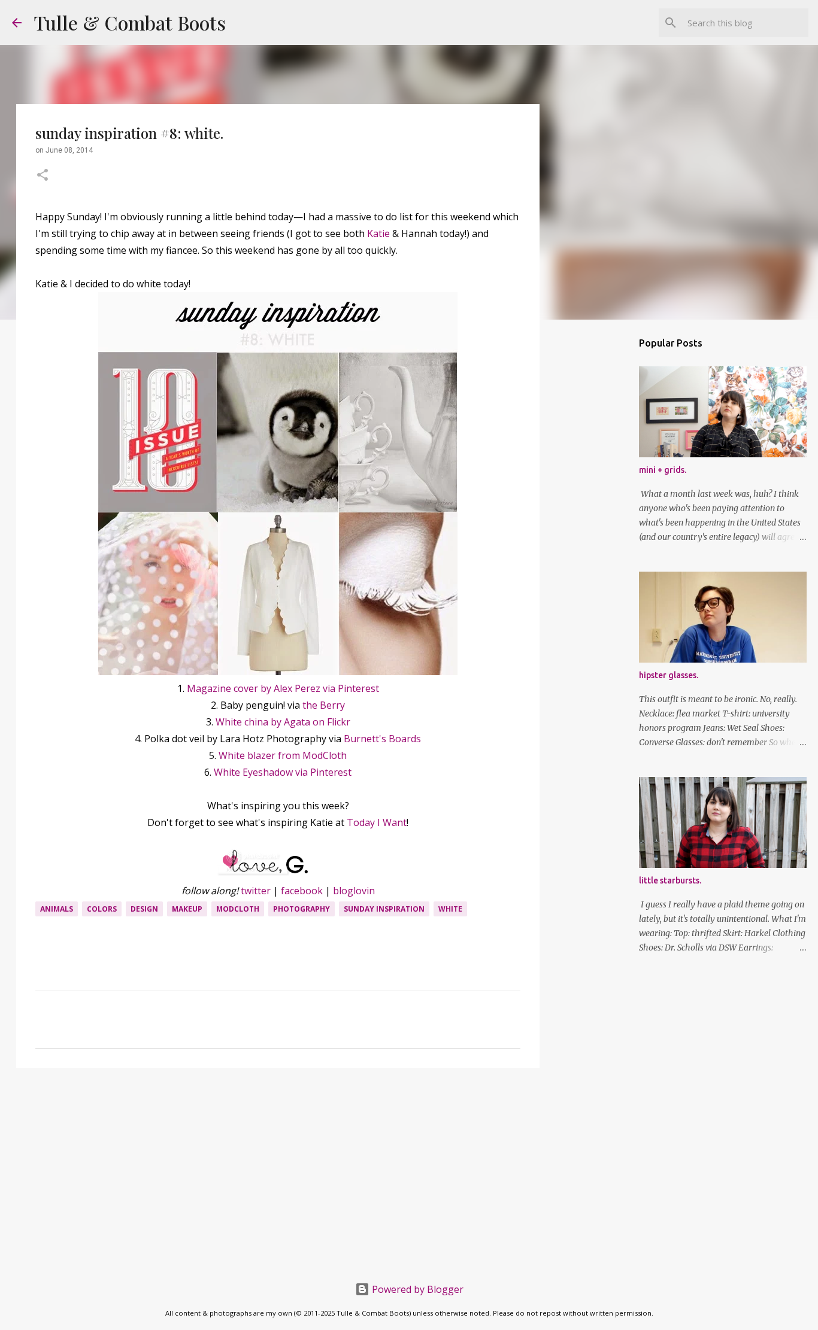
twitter (256, 890)
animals (56, 909)
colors (102, 909)
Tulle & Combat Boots (130, 22)
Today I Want (377, 822)
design (144, 909)
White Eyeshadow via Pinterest (283, 772)
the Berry (323, 705)
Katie (378, 233)
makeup (187, 909)
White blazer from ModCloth (283, 755)
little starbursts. (670, 880)
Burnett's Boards (382, 738)
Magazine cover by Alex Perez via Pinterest (283, 688)
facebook (302, 890)
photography (301, 909)
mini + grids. (662, 470)
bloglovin (354, 890)
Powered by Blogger (416, 1289)
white (450, 909)
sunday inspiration (384, 909)
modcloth (237, 909)
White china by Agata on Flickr (283, 721)
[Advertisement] (277, 1169)
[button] (42, 176)
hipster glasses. (668, 675)
